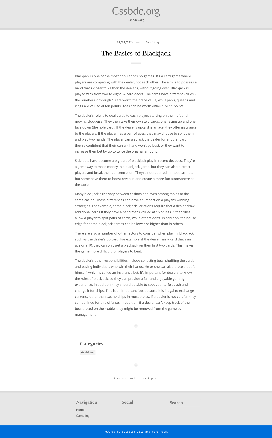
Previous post (124, 378)
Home (80, 410)
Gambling (152, 42)
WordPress (159, 431)
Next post (150, 378)
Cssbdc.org (136, 11)
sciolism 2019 (133, 431)
